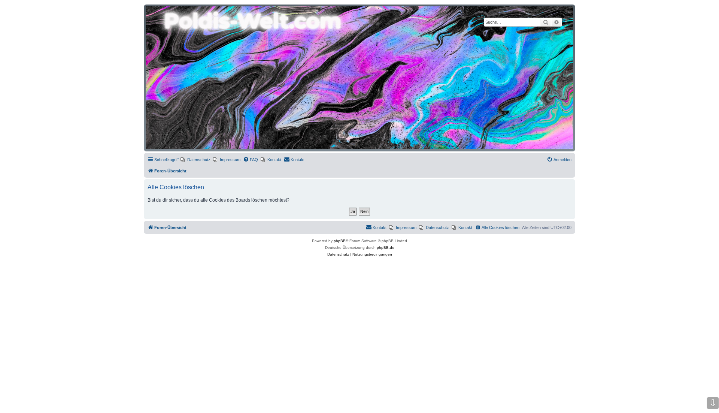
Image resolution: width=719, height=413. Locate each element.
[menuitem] (195, 159)
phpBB (340, 241)
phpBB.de (385, 247)
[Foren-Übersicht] (359, 77)
